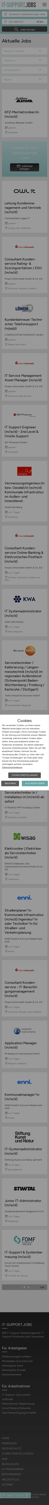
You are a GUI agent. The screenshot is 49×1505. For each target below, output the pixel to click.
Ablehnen (10, 783)
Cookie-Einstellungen (24, 775)
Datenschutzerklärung (12, 767)
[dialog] (24, 752)
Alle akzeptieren (35, 783)
